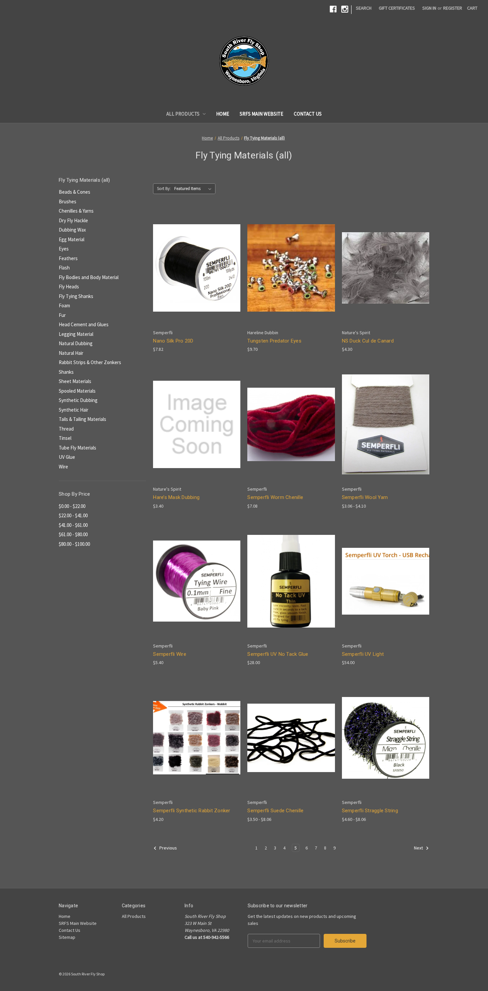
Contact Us (308, 114)
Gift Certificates (397, 8)
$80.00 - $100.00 (74, 544)
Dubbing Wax (72, 230)
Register (452, 8)
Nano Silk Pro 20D (173, 341)
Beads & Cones (74, 192)
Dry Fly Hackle (73, 220)
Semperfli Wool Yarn (365, 497)
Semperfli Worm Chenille (275, 497)
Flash (64, 267)
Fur (62, 315)
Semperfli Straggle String (370, 811)
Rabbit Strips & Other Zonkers (90, 362)
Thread (66, 429)
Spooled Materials (77, 391)
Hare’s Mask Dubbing (176, 497)
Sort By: (164, 188)
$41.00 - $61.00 (73, 525)
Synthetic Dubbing (78, 400)
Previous (167, 848)
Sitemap (67, 937)
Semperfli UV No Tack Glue (277, 654)
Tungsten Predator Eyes (274, 341)
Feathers (68, 258)
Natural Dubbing (76, 343)
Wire (63, 466)
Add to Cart (291, 592)
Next (419, 848)
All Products (183, 114)
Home (222, 114)
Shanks (66, 372)
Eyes (64, 249)
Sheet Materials (75, 381)
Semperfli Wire (169, 654)
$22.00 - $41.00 (73, 515)
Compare (194, 267)
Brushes (67, 201)
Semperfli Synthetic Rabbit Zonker (191, 811)
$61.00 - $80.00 (73, 534)
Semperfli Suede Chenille (275, 811)
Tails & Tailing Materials (82, 419)
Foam (64, 305)
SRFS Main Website (261, 114)
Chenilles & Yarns (76, 211)
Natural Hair (71, 353)
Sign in (429, 8)
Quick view (191, 255)
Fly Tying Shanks (76, 296)
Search (363, 8)
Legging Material (76, 334)
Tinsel (65, 438)
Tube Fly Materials (77, 448)
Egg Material (71, 239)
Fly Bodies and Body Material (89, 277)
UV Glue (67, 457)
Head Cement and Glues (84, 324)
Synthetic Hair (73, 410)
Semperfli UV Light (363, 654)
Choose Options (196, 279)
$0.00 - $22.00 (72, 506)
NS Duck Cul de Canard (368, 341)
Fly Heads (69, 286)
